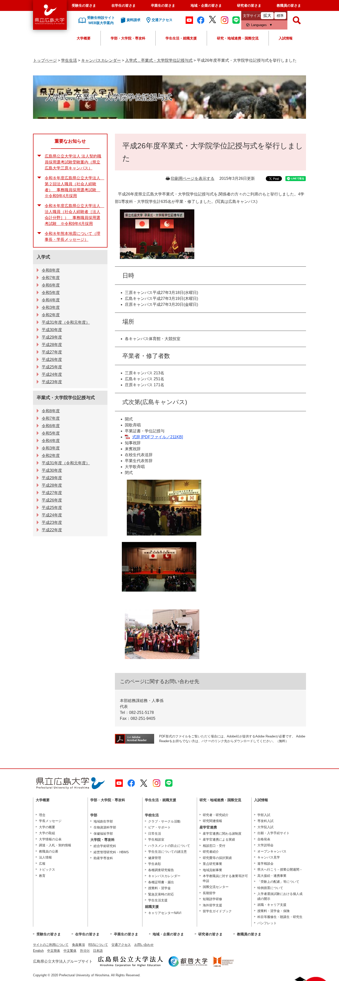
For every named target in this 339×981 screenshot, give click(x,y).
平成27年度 (52, 352)
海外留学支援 (212, 905)
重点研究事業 (212, 864)
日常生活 (154, 833)
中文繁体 (70, 950)
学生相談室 (156, 839)
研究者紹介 (211, 852)
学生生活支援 (158, 900)
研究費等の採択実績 (217, 858)
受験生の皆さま (84, 5)
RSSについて (98, 945)
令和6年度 (51, 285)
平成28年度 (52, 345)
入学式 (43, 256)
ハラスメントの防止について (169, 846)
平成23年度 (52, 382)
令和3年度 (51, 307)
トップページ (45, 60)
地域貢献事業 (212, 870)
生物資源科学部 (105, 827)
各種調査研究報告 (161, 870)
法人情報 (45, 857)
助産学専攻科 (103, 858)
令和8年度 (51, 270)
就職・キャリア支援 (271, 905)
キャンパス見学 (268, 857)
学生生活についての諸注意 (167, 852)
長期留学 (209, 893)
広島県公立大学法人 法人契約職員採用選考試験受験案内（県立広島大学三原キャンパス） (73, 162)
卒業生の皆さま (163, 5)
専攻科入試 (265, 821)
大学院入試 (265, 827)
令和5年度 (51, 292)
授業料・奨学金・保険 (273, 911)
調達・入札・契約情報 (55, 845)
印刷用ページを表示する (192, 178)
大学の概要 (47, 827)
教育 (42, 876)
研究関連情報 (212, 821)
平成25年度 (52, 367)
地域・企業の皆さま (206, 5)
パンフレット (267, 923)
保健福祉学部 (103, 833)
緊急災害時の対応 (161, 894)
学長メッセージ (50, 821)
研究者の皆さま (249, 5)
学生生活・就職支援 (181, 38)
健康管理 (154, 858)
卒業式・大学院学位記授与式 (66, 397)
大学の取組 (47, 833)
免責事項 (78, 945)
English (38, 950)
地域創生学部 (103, 821)
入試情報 (286, 38)
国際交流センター (216, 887)
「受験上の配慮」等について (278, 882)
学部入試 (263, 815)
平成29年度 (52, 337)
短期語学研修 (212, 899)
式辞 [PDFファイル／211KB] (157, 437)
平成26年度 (52, 359)
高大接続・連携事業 (271, 876)
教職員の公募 (48, 851)
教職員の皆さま (289, 5)
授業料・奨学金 (159, 888)
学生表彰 (154, 864)
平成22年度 (52, 530)
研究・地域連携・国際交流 (238, 38)
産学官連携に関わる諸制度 (222, 833)
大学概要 (84, 38)
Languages (259, 25)
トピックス (47, 869)
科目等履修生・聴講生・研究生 (280, 917)
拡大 (267, 15)
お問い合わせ (144, 945)
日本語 (98, 950)
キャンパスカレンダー (101, 60)
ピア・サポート (159, 827)
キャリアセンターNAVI (164, 913)
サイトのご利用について (50, 945)
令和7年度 (51, 278)
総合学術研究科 (105, 846)
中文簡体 (53, 950)
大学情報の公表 (50, 839)
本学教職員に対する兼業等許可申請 (225, 878)
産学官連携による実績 (219, 839)
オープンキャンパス (271, 851)
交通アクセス (121, 945)
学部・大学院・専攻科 (128, 38)
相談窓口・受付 (214, 846)
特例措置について (270, 888)
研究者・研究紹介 (216, 815)
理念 (42, 815)
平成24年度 (52, 374)
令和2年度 (51, 315)
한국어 (85, 950)
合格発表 (263, 839)
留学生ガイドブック (217, 911)
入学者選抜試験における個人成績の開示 (280, 896)
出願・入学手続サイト (273, 833)
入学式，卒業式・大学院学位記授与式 (159, 60)
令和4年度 (51, 300)
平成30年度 (52, 330)
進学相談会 (265, 863)
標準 (280, 16)
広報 (42, 863)
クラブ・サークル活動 (164, 821)
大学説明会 (265, 845)
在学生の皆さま (123, 5)
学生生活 (69, 60)
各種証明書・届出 (161, 882)
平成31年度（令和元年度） (66, 322)
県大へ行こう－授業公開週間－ (280, 869)
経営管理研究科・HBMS (111, 852)
